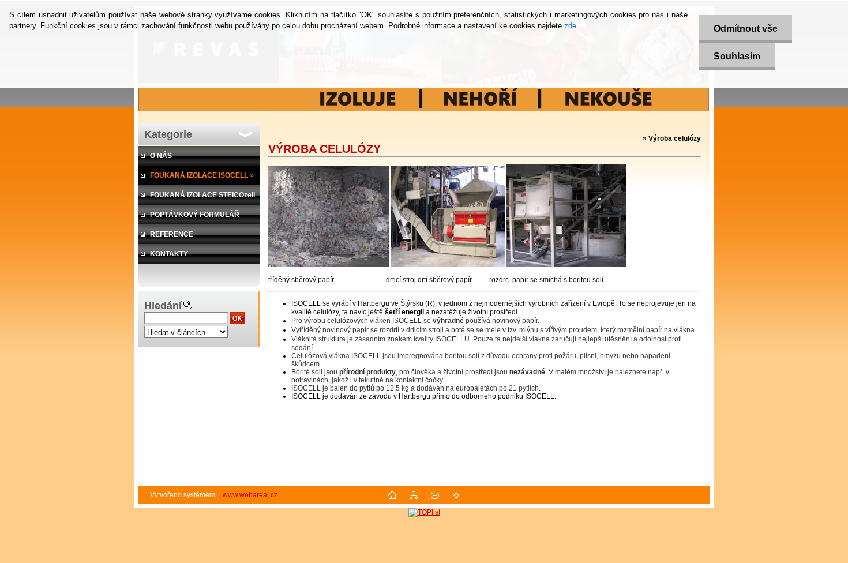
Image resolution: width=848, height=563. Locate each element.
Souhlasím (737, 56)
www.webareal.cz (250, 495)
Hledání (163, 305)
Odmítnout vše (746, 28)
